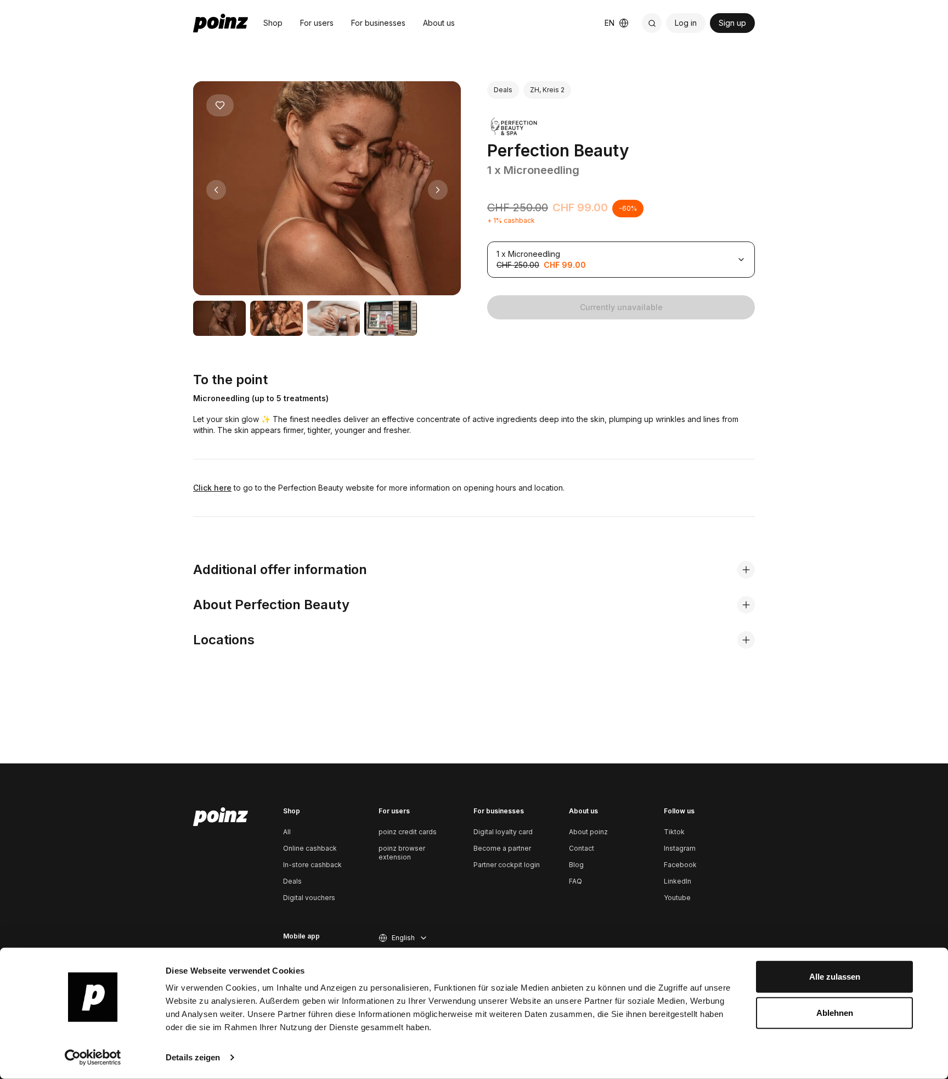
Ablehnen (834, 1012)
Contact (581, 848)
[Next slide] (438, 190)
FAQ (575, 881)
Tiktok (674, 832)
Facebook (680, 865)
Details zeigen (193, 1057)
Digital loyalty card (503, 832)
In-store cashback (312, 865)
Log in (686, 22)
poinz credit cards (408, 832)
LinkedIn (677, 881)
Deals (292, 881)
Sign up (732, 22)
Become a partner (502, 848)
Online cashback (310, 848)
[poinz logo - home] (220, 23)
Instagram (680, 848)
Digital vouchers (309, 897)
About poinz (588, 832)
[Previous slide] (216, 190)
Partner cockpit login (506, 865)
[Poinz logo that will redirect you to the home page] (220, 816)
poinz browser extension (402, 852)
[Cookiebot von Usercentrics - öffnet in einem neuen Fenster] (93, 1057)
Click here (212, 487)
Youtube (677, 897)
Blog (576, 865)
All (287, 832)
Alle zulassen (834, 976)
